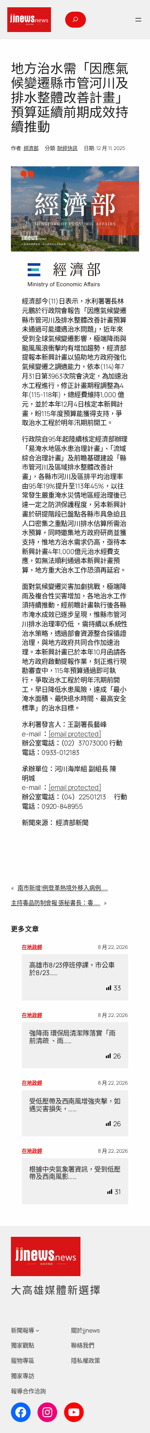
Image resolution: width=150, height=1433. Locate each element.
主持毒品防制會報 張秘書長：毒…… (55, 903)
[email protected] (74, 734)
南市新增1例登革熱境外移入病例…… (62, 888)
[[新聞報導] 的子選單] (37, 1330)
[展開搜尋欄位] (75, 20)
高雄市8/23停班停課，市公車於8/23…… (72, 968)
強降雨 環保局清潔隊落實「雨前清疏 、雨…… (72, 1036)
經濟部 (31, 148)
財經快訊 (67, 148)
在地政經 (32, 946)
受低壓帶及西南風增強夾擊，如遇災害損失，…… (75, 1104)
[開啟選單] (138, 19)
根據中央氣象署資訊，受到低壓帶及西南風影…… (75, 1172)
